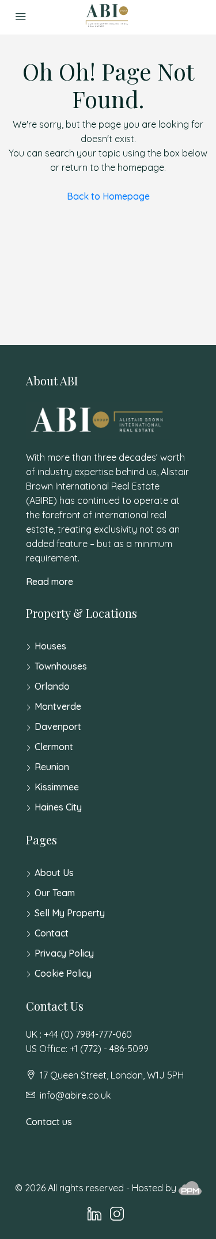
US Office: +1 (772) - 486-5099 (87, 1048)
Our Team (55, 892)
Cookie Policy (63, 973)
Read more (49, 581)
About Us (54, 872)
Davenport (58, 726)
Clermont (54, 746)
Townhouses (61, 666)
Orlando (52, 686)
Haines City (58, 807)
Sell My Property (70, 913)
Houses (50, 646)
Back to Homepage (108, 196)
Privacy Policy (64, 953)
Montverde (58, 706)
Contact (52, 933)
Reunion (52, 767)
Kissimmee (57, 787)
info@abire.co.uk (75, 1095)
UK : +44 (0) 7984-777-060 (79, 1034)
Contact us (49, 1121)
